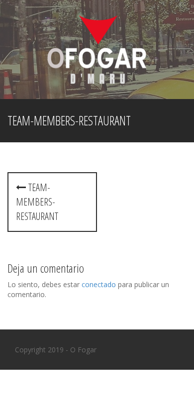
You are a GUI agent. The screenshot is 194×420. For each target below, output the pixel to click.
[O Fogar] (97, 48)
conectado (99, 284)
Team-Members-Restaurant (37, 201)
